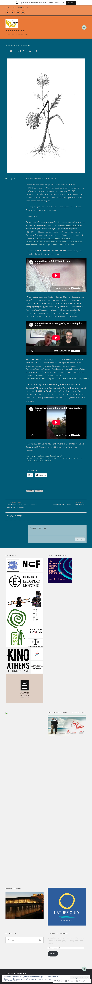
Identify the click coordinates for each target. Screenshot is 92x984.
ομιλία (18, 45)
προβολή (9, 45)
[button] (12, 565)
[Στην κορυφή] (84, 969)
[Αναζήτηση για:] (24, 940)
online (26, 45)
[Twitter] (13, 12)
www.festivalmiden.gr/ (70, 225)
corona (30, 490)
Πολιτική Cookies (12, 980)
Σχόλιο (79, 539)
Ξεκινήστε (70, 3)
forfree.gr (15, 31)
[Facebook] (7, 12)
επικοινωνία (10, 7)
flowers (39, 490)
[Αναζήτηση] (40, 940)
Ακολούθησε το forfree (58, 934)
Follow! (53, 954)
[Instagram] (18, 12)
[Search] (23, 12)
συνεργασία (23, 7)
